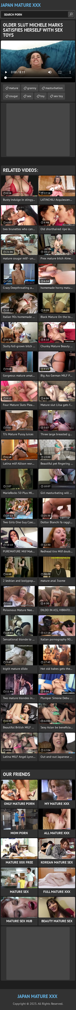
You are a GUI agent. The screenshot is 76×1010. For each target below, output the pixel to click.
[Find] (71, 14)
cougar (13, 96)
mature (13, 88)
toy (42, 96)
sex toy (58, 96)
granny (31, 88)
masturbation (54, 88)
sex (29, 96)
